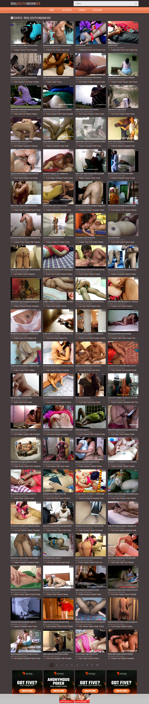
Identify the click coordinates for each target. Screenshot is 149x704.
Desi (25, 402)
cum (87, 242)
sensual (38, 594)
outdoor (85, 114)
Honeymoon (32, 274)
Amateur (85, 82)
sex (81, 82)
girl (24, 114)
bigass (122, 242)
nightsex (32, 370)
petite (98, 402)
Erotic (26, 370)
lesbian (17, 338)
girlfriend (36, 82)
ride (134, 338)
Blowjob (21, 82)
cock (104, 50)
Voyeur (133, 114)
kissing (17, 594)
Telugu (16, 370)
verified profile (83, 50)
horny (98, 306)
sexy (28, 50)
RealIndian (25, 3)
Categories (97, 10)
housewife (97, 82)
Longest (82, 10)
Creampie (96, 338)
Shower (27, 178)
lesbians (30, 338)
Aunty (21, 498)
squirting (132, 466)
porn (90, 50)
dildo (85, 402)
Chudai (30, 402)
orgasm (22, 594)
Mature (62, 146)
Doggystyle (34, 50)
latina (81, 530)
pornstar (128, 210)
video (118, 498)
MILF (32, 242)
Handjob (93, 466)
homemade (27, 146)
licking (21, 178)
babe (67, 50)
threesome (34, 146)
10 (97, 665)
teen (122, 50)
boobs (59, 50)
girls (113, 114)
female (27, 594)
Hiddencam (37, 466)
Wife (131, 82)
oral (26, 82)
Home (51, 10)
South (68, 562)
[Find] (135, 3)
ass (35, 338)
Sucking (99, 50)
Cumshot (17, 50)
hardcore (23, 50)
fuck (137, 402)
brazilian (86, 530)
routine (27, 498)
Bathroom (56, 242)
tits (55, 50)
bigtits (64, 114)
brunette (131, 562)
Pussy (126, 50)
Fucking (132, 50)
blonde (114, 466)
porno (49, 306)
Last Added (67, 10)
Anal (94, 50)
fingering (30, 530)
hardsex (129, 370)
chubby (91, 82)
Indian (31, 82)
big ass (135, 82)
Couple (60, 82)
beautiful (93, 306)
